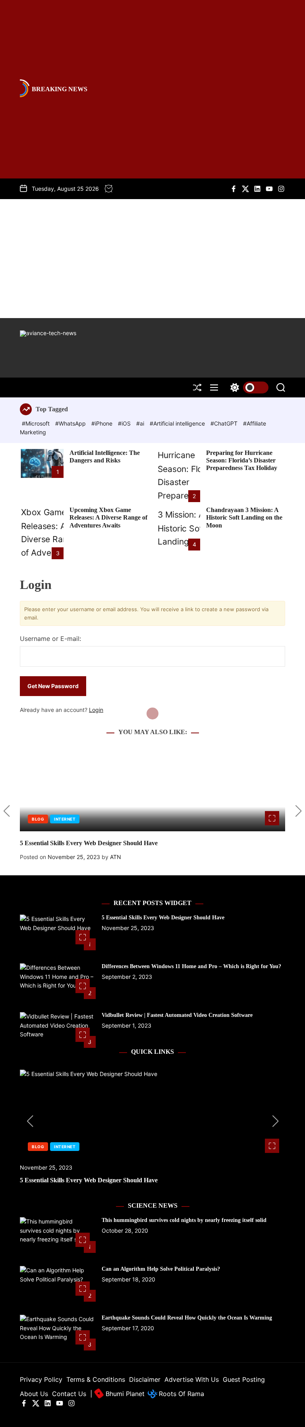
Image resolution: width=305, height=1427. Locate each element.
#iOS (125, 423)
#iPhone (102, 423)
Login (96, 709)
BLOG (38, 819)
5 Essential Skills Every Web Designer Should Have (89, 843)
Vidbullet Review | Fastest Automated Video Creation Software (177, 1015)
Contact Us (69, 1394)
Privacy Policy (41, 1379)
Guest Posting (244, 1379)
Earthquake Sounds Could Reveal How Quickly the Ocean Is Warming (187, 1318)
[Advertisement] (152, 258)
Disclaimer (144, 1379)
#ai (141, 423)
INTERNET (64, 819)
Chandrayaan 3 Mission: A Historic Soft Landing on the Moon (244, 517)
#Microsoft (36, 423)
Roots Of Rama (180, 1394)
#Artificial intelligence (178, 423)
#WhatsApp (71, 423)
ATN (115, 857)
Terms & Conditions (95, 1379)
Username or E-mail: (50, 639)
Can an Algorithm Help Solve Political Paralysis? (161, 1269)
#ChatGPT (224, 423)
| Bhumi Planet (117, 1394)
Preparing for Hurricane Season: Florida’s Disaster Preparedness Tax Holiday (241, 460)
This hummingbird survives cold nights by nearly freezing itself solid (184, 1220)
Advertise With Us (191, 1379)
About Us (34, 1394)
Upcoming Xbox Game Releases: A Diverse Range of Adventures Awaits (108, 517)
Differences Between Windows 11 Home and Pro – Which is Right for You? (191, 966)
